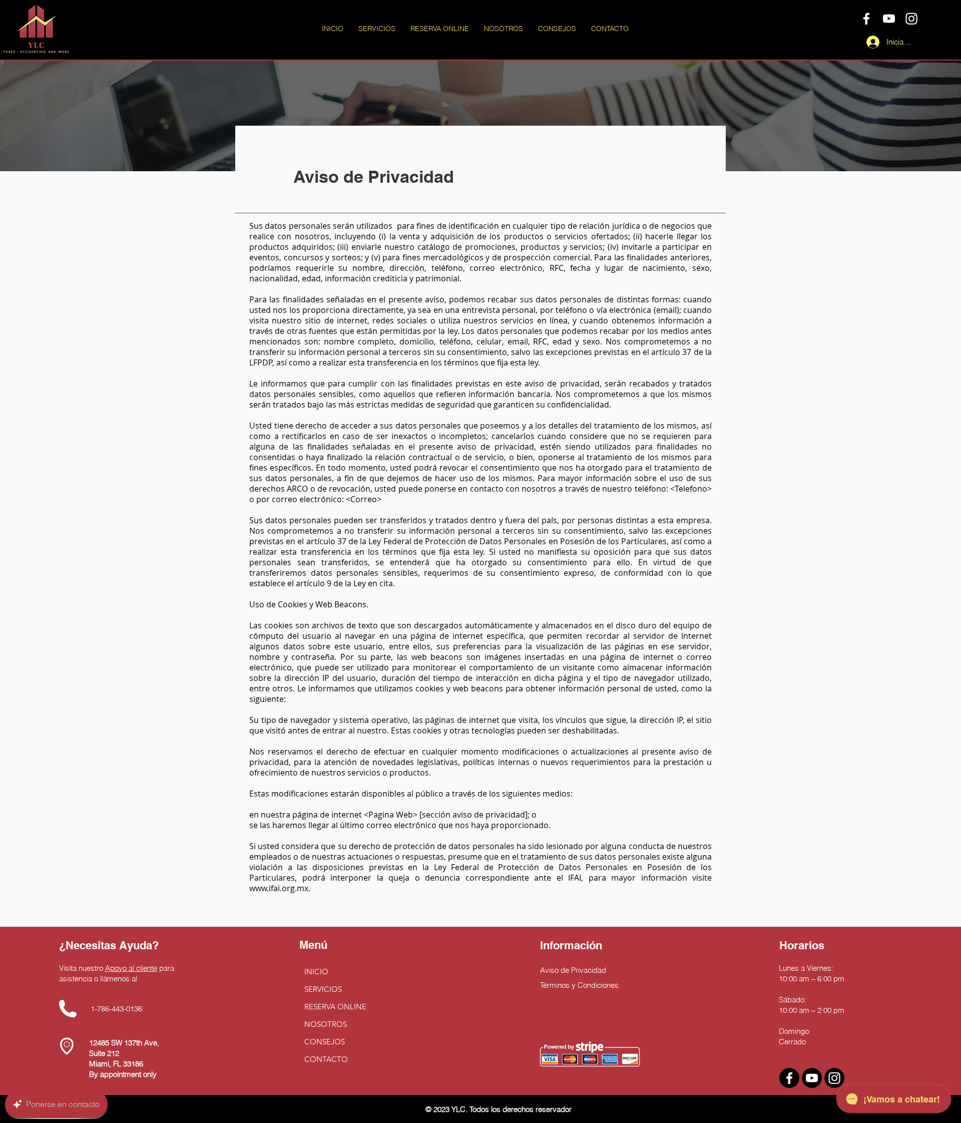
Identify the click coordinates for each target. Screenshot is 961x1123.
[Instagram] (911, 19)
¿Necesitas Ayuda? (109, 945)
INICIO (316, 971)
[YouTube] (889, 19)
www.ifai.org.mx (278, 888)
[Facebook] (866, 19)
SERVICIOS (323, 989)
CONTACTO (326, 1059)
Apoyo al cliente (131, 968)
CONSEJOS (324, 1041)
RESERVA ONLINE (335, 1006)
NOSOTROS (325, 1024)
